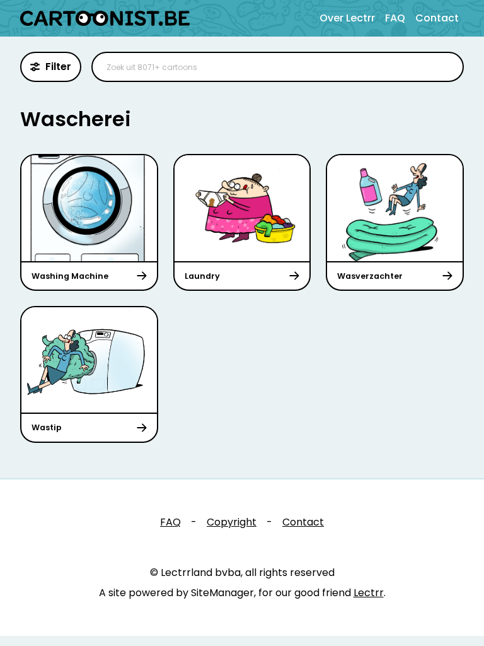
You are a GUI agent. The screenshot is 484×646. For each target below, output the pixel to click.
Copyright (231, 522)
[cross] (446, 66)
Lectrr (369, 592)
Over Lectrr (347, 18)
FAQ (395, 18)
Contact (437, 18)
